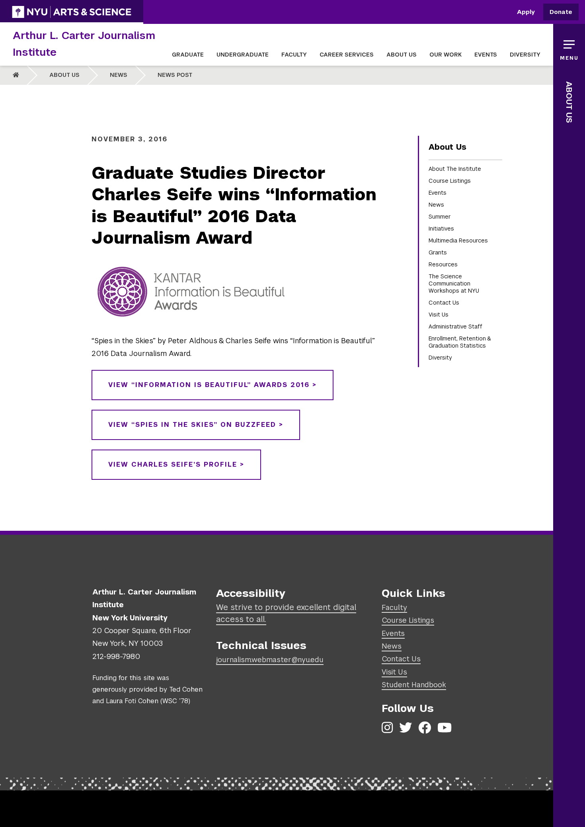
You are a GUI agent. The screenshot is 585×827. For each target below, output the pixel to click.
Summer (440, 216)
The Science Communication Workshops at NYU (454, 283)
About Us (64, 74)
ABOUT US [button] (401, 54)
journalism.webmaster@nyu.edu (270, 659)
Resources (443, 264)
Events (438, 192)
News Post (175, 74)
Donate (561, 12)
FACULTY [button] (294, 54)
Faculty (394, 607)
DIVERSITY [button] (525, 54)
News (118, 74)
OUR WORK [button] (445, 54)
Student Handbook (414, 684)
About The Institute (455, 168)
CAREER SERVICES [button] (347, 54)
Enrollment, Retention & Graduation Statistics (460, 342)
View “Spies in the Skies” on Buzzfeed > (195, 424)
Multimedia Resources (458, 240)
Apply (526, 12)
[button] (569, 48)
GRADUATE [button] (188, 54)
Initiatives (441, 228)
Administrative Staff (455, 326)
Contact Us (444, 302)
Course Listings (450, 180)
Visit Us (438, 314)
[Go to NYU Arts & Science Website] (71, 12)
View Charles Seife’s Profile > (176, 464)
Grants (438, 252)
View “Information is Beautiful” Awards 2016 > (212, 385)
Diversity (440, 357)
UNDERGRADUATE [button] (242, 54)
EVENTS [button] (485, 54)
